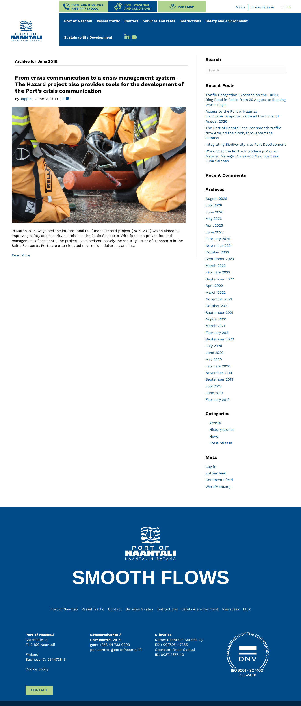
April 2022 (214, 286)
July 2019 (213, 386)
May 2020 (214, 359)
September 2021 (219, 312)
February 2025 (218, 239)
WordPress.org (218, 487)
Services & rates (139, 609)
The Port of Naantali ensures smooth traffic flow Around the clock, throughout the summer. (243, 133)
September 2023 (220, 259)
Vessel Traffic (93, 609)
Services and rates (159, 21)
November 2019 (219, 373)
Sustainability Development (88, 37)
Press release (262, 7)
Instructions (190, 21)
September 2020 (220, 339)
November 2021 (219, 299)
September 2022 (220, 279)
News (240, 7)
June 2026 (214, 212)
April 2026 (214, 225)
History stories (221, 429)
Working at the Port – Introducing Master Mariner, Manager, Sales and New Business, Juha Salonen (242, 156)
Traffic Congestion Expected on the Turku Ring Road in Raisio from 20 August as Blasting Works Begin (246, 100)
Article (215, 423)
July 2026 (214, 205)
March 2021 (215, 326)
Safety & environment (199, 609)
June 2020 (214, 353)
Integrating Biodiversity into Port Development (246, 144)
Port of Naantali (78, 21)
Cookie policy (37, 669)
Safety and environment (227, 21)
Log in (211, 466)
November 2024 (219, 245)
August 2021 (216, 319)
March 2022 (216, 292)
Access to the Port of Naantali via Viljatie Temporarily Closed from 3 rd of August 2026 (242, 116)
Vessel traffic (108, 21)
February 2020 (218, 366)
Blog (247, 609)
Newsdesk (230, 609)
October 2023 (217, 252)
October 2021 (217, 306)
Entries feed (216, 473)
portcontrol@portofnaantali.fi (116, 650)
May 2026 (214, 219)
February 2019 (218, 400)
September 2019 (219, 379)
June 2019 (214, 393)
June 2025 (214, 232)
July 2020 (214, 346)
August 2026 (216, 199)
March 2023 (216, 266)
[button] (83, 6)
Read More (21, 255)
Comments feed (219, 480)
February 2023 (218, 272)
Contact (131, 21)
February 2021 (217, 333)
